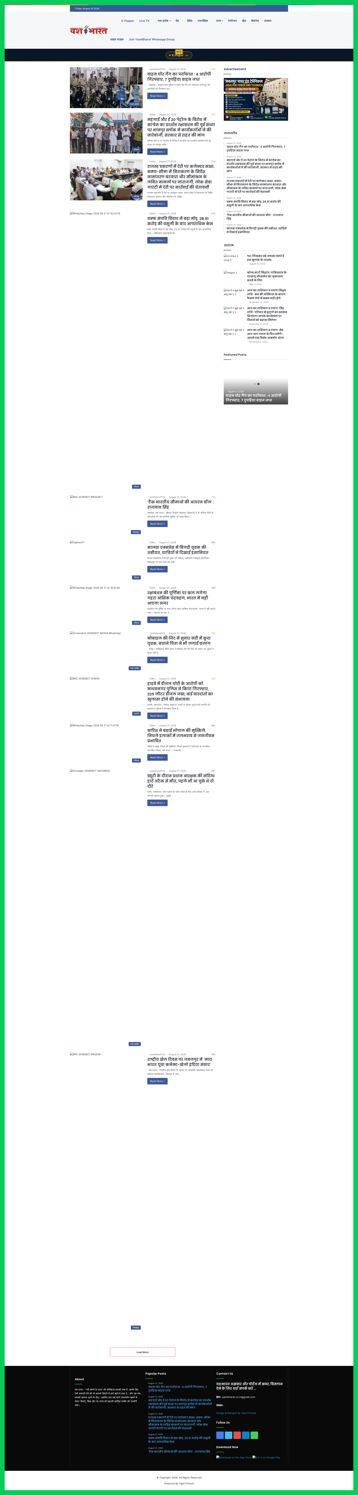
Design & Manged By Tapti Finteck (236, 1412)
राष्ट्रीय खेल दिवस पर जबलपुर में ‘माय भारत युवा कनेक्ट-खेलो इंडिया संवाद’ (179, 1062)
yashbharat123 (157, 69)
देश (177, 21)
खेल (244, 21)
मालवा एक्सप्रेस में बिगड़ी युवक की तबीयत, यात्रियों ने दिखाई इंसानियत (177, 550)
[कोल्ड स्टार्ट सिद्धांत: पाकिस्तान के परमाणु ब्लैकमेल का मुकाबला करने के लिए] (234, 278)
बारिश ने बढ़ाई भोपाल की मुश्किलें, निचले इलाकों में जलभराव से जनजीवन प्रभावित (180, 736)
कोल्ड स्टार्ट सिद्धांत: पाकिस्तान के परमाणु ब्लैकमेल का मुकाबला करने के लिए (267, 276)
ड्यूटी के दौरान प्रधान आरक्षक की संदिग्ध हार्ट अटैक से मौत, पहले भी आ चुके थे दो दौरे (181, 781)
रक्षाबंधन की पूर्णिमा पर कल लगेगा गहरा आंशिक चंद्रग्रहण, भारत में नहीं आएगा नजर (177, 598)
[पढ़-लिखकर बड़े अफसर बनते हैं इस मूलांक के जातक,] (234, 261)
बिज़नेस (255, 21)
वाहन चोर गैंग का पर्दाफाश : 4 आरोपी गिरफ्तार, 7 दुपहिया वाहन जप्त (179, 77)
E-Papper (127, 21)
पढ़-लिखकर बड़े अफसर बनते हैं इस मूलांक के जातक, (265, 258)
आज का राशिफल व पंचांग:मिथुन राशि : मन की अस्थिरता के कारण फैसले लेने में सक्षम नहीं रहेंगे (266, 294)
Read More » (157, 95)
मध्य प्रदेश (162, 21)
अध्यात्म (267, 21)
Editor (153, 114)
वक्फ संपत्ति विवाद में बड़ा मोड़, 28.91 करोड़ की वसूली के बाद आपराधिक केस (180, 221)
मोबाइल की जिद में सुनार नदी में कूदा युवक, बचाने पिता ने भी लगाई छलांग (179, 641)
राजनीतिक (203, 21)
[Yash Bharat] (89, 30)
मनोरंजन (232, 21)
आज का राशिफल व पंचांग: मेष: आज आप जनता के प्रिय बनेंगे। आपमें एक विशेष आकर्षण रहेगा (265, 334)
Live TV (144, 21)
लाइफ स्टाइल (117, 39)
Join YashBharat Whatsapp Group (152, 39)
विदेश (189, 21)
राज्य (218, 21)
